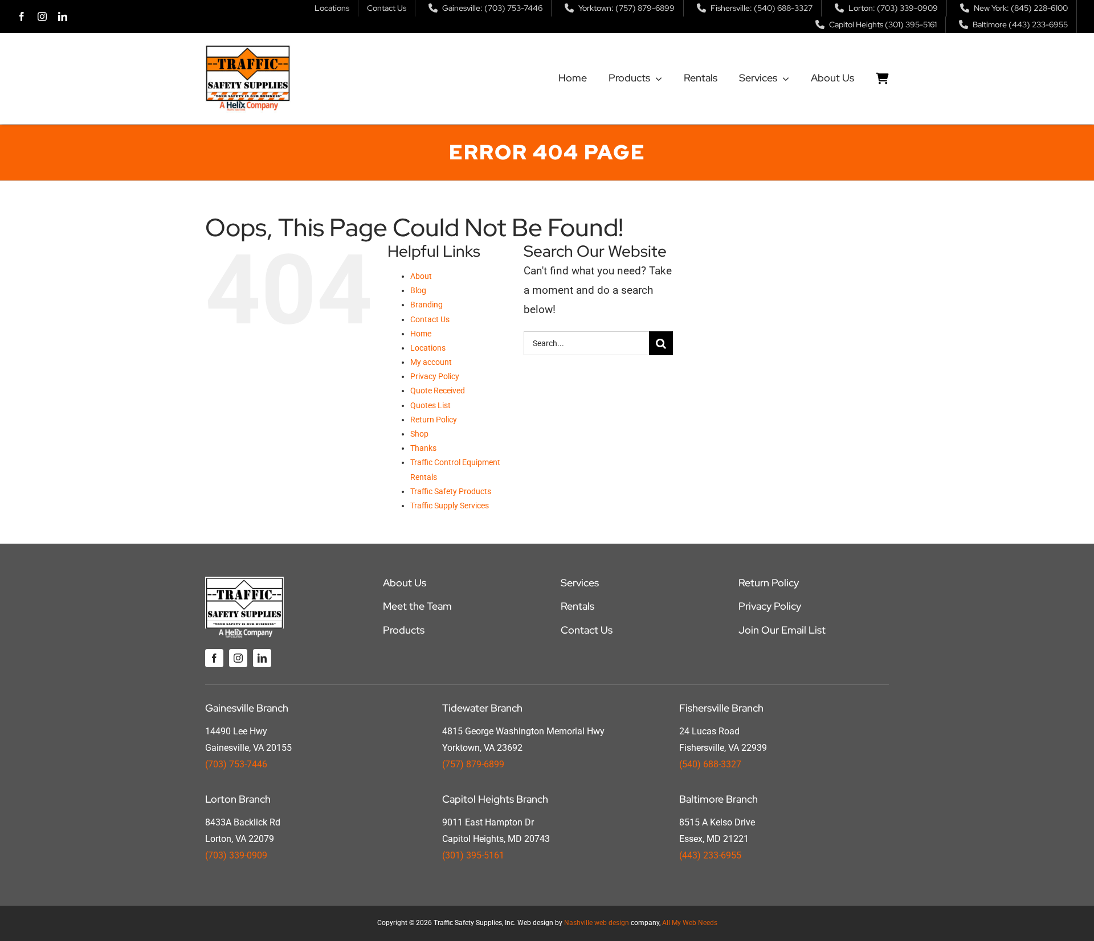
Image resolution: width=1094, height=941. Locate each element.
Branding (426, 304)
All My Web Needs (689, 923)
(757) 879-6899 (473, 764)
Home (420, 333)
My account (431, 362)
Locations (428, 347)
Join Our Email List (782, 629)
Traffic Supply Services (449, 505)
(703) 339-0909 (236, 855)
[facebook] (21, 16)
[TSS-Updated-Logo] (248, 49)
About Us (404, 582)
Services (580, 582)
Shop (419, 433)
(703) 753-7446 (236, 764)
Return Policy (433, 419)
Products (403, 629)
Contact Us (430, 319)
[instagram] (42, 16)
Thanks (423, 448)
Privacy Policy (434, 376)
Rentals (577, 606)
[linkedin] (62, 16)
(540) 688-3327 (710, 764)
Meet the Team (417, 606)
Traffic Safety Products (450, 491)
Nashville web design (596, 923)
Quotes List (430, 405)
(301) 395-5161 (473, 855)
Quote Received (437, 390)
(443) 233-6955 (710, 855)
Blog (418, 290)
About (421, 276)
